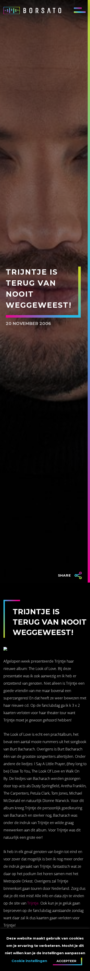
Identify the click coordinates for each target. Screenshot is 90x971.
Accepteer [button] (66, 961)
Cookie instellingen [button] (29, 961)
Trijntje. (33, 903)
